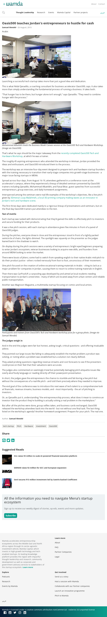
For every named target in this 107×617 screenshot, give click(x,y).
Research (41, 12)
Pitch (19, 426)
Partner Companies (63, 552)
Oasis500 (53, 426)
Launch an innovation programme (70, 591)
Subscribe (11, 515)
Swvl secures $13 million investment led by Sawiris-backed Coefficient (45, 479)
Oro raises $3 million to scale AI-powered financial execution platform (45, 456)
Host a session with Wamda (67, 581)
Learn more (28, 567)
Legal (57, 556)
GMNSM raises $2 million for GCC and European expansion (40, 468)
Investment (41, 426)
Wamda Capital (63, 12)
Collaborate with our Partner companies (72, 586)
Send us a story (61, 576)
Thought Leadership (25, 12)
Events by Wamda (10, 586)
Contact (101, 4)
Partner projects (81, 12)
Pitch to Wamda (62, 595)
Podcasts (6, 576)
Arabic (5, 31)
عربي (102, 12)
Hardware (28, 426)
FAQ (56, 547)
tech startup (8, 426)
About (93, 4)
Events (51, 12)
